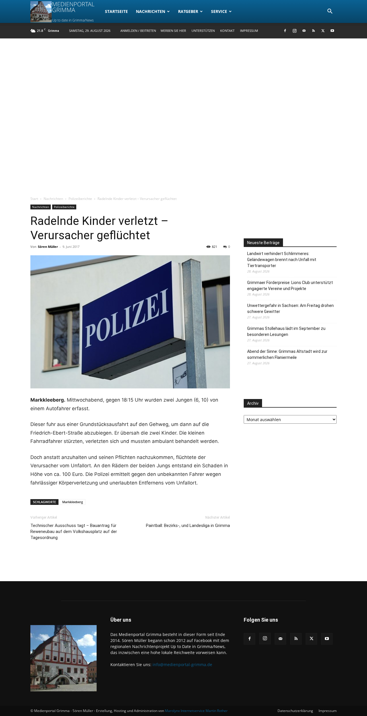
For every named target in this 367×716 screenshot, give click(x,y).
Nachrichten (150, 11)
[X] (323, 30)
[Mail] (304, 30)
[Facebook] (285, 30)
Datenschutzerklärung (295, 710)
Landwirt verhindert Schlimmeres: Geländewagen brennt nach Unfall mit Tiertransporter (281, 259)
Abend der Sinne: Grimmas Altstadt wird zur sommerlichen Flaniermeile (287, 354)
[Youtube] (332, 30)
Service (219, 11)
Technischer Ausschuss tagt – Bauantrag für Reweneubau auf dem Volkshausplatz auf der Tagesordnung (73, 531)
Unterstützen (203, 30)
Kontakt (227, 30)
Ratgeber (188, 11)
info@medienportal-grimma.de (182, 664)
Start (34, 198)
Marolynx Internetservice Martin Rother (196, 710)
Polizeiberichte (80, 198)
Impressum (249, 30)
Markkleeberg (72, 502)
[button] (330, 12)
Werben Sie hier (173, 30)
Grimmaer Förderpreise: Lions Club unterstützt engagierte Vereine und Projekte (290, 285)
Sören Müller (48, 246)
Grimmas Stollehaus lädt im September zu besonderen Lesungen (286, 331)
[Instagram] (294, 30)
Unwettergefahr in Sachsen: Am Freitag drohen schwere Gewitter (290, 308)
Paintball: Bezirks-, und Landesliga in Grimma (188, 525)
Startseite (116, 11)
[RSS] (313, 30)
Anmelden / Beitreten (138, 30)
